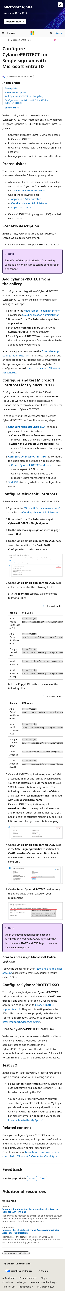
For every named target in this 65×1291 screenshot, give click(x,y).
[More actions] (60, 39)
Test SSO (13, 482)
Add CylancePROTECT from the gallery (24, 96)
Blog (43, 1278)
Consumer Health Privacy (42, 1282)
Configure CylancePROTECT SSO (27, 456)
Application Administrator (26, 199)
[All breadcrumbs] (5, 39)
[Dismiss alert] (60, 4)
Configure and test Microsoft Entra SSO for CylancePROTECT (26, 101)
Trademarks (25, 1286)
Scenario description (15, 92)
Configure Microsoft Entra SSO (26, 427)
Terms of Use (9, 1286)
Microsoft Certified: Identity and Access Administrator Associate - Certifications (30, 1231)
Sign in (59, 33)
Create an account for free (28, 190)
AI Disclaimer (9, 1278)
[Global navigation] (3, 33)
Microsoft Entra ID (20, 39)
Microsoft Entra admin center (41, 310)
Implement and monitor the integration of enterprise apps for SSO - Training (30, 1210)
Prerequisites (11, 88)
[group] (35, 645)
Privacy (20, 1282)
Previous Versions (28, 1278)
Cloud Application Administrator (29, 203)
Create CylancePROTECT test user (31, 465)
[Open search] (51, 33)
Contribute (7, 1282)
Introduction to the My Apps (24, 1120)
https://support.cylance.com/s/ (20, 1022)
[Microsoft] (32, 33)
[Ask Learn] (54, 39)
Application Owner (21, 207)
